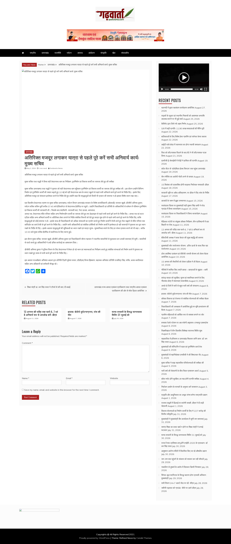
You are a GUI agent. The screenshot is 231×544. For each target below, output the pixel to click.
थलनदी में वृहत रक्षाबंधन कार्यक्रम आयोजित (177, 107)
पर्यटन (69, 52)
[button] (184, 77)
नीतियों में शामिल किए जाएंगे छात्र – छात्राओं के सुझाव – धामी (184, 269)
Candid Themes (144, 538)
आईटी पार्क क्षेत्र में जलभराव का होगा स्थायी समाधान (181, 144)
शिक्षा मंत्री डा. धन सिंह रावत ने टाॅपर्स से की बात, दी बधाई (48, 287)
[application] (184, 78)
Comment (27, 343)
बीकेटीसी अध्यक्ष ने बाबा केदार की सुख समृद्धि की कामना (182, 237)
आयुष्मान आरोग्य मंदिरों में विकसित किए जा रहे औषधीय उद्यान (184, 451)
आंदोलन (91, 52)
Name (25, 378)
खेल (113, 52)
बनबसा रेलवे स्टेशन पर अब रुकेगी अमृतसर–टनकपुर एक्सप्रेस (184, 322)
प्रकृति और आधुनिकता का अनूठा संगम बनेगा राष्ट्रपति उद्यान (184, 394)
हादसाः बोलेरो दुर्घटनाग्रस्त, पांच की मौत (84, 313)
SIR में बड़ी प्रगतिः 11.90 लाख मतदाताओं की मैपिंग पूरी (182, 128)
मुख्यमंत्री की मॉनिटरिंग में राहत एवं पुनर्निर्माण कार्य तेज (181, 346)
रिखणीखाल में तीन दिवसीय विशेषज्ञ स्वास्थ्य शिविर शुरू (181, 330)
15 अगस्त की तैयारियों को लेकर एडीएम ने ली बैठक (180, 261)
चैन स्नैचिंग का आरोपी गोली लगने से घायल (177, 176)
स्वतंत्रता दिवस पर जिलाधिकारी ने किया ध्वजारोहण (180, 213)
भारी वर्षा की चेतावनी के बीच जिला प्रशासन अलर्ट (180, 370)
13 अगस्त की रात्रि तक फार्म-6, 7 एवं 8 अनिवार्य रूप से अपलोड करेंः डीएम (41, 313)
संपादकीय (125, 52)
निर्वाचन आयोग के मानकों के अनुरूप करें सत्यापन (179, 386)
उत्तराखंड (45, 52)
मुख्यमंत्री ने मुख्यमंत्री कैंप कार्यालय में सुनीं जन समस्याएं (182, 419)
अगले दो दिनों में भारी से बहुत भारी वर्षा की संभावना (180, 285)
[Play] (162, 89)
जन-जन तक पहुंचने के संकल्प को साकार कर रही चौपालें (182, 459)
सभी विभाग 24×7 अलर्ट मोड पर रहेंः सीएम (177, 483)
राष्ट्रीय (33, 52)
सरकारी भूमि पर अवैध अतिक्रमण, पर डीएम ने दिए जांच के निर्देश (185, 192)
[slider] (182, 89)
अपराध (80, 52)
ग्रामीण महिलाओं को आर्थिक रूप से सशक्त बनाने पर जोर (182, 314)
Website (114, 378)
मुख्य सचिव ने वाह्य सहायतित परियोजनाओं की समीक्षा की (182, 362)
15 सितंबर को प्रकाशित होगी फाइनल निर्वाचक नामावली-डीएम (185, 184)
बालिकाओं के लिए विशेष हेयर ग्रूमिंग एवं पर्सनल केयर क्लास (183, 136)
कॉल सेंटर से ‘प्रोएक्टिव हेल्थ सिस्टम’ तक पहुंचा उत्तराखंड (183, 168)
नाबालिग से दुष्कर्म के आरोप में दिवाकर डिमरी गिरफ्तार (181, 467)
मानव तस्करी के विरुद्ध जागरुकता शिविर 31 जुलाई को (127, 313)
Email (69, 378)
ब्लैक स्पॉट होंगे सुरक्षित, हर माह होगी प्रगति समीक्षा (180, 378)
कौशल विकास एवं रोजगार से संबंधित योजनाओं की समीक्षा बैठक (185, 298)
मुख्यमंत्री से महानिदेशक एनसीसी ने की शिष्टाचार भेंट (181, 354)
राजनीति (58, 52)
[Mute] (201, 89)
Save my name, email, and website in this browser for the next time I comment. (61, 390)
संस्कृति (103, 52)
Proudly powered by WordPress (94, 538)
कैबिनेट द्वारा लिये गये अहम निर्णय (173, 123)
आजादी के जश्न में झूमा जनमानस (173, 200)
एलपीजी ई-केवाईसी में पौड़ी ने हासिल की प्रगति (179, 160)
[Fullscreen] (205, 89)
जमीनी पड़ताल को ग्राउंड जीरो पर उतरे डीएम (178, 488)
